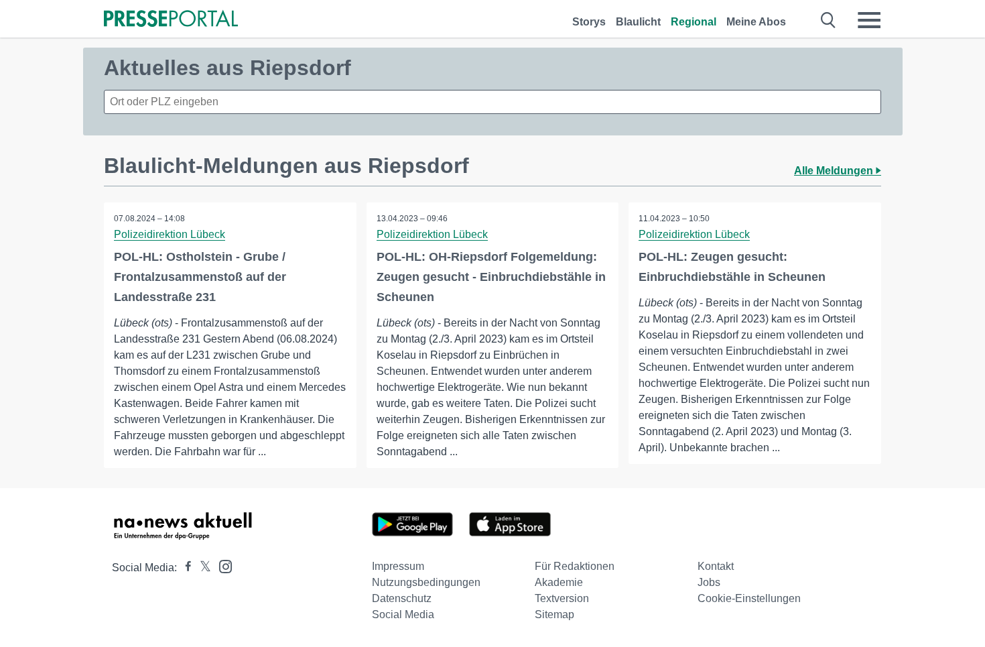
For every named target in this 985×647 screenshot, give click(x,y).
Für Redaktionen (574, 566)
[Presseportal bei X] (201, 567)
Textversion (562, 598)
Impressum (398, 566)
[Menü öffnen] (869, 20)
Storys (589, 21)
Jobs (709, 582)
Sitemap (554, 614)
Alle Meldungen (835, 170)
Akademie (559, 582)
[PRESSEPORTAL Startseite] (171, 20)
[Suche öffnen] (828, 20)
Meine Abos (756, 21)
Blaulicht (638, 21)
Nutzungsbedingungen (426, 582)
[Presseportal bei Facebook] (184, 567)
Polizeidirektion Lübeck (169, 234)
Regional (693, 21)
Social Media (403, 614)
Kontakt (716, 566)
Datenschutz (402, 598)
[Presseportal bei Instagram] (221, 565)
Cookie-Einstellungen (749, 598)
